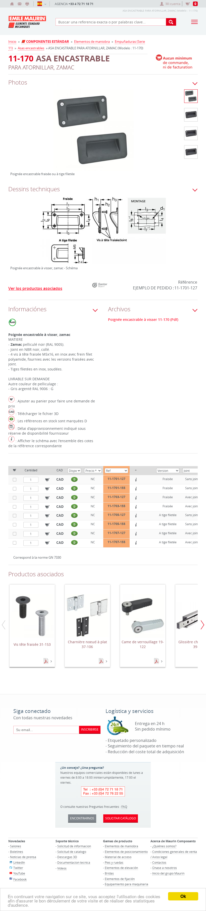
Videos (62, 868)
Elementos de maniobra (92, 41)
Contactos (159, 862)
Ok (183, 896)
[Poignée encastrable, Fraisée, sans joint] (191, 115)
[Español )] (41, 4)
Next (154, 135)
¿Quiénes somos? (164, 846)
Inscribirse (89, 729)
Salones (15, 846)
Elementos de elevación (121, 868)
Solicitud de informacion (74, 846)
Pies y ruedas (114, 862)
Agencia (74, 4)
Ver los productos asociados (35, 288)
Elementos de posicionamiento (126, 852)
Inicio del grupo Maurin (168, 873)
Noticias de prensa (23, 857)
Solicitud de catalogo (71, 852)
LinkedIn (19, 862)
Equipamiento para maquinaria (126, 884)
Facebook (20, 879)
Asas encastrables (31, 48)
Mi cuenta (173, 4)
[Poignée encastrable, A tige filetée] (191, 152)
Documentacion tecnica (73, 862)
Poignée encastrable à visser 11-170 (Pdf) (143, 319)
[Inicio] (12, 4)
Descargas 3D (67, 857)
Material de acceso (118, 857)
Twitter (18, 868)
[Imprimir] (27, 4)
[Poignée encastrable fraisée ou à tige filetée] (93, 133)
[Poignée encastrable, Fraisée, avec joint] (191, 133)
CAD (60, 479)
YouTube (19, 873)
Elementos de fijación (120, 879)
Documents (46, 661)
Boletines (16, 852)
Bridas (109, 873)
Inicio (12, 41)
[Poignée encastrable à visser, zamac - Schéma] (103, 233)
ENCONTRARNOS (82, 818)
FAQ (124, 807)
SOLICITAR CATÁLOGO (120, 818)
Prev (14, 135)
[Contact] (19, 4)
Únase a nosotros (164, 868)
